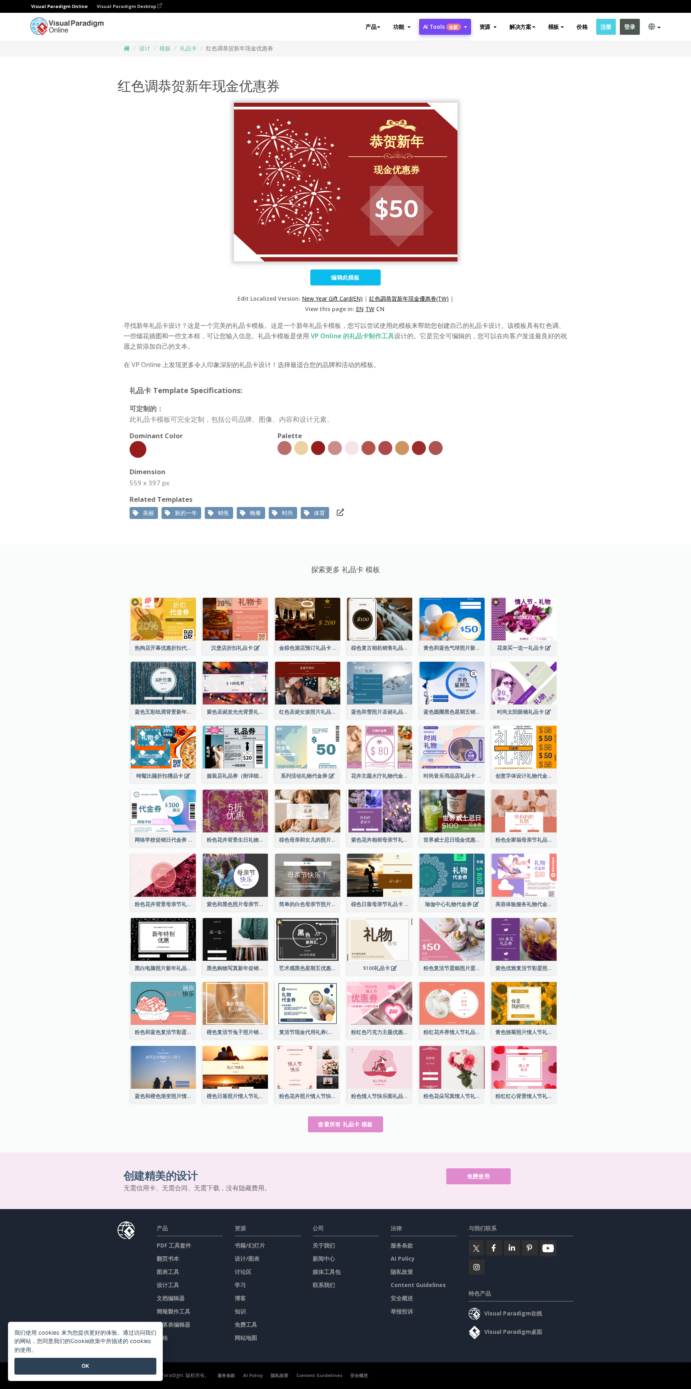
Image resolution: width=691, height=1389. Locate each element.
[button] (402, 27)
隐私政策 (402, 1271)
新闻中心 (324, 1258)
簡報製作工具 (173, 1311)
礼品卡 (188, 48)
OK (85, 1366)
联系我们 (324, 1285)
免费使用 (478, 1176)
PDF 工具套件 (174, 1245)
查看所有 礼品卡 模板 (345, 1124)
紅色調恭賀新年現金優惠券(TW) (409, 298)
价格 (582, 26)
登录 (629, 26)
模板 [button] (553, 26)
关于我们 (324, 1245)
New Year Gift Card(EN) (332, 298)
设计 (144, 48)
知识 (240, 1311)
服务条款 (402, 1245)
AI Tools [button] (440, 26)
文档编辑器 (171, 1298)
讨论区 (243, 1271)
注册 (606, 26)
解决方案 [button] (520, 26)
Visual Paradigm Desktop (127, 6)
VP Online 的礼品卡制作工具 (352, 335)
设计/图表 (247, 1258)
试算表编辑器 (173, 1324)
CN (380, 309)
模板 (165, 48)
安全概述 (402, 1298)
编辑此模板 (345, 277)
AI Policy (403, 1258)
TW (369, 309)
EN (359, 309)
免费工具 (246, 1324)
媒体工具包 (327, 1271)
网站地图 (246, 1337)
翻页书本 (168, 1258)
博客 (240, 1298)
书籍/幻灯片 (250, 1245)
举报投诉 (402, 1311)
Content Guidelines (418, 1285)
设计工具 (168, 1285)
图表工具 (168, 1271)
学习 (240, 1285)
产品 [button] (370, 26)
